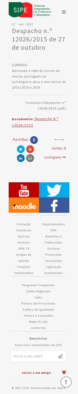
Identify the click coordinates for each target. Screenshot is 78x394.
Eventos (24, 242)
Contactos (38, 328)
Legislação (53, 267)
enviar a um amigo (36, 373)
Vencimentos (53, 273)
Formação (24, 224)
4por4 (61, 388)
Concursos (24, 230)
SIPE (30, 9)
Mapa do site (38, 322)
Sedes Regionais (38, 291)
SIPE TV (24, 248)
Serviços (53, 248)
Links (38, 297)
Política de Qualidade (38, 309)
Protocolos (54, 255)
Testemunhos (24, 273)
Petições (23, 267)
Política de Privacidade (38, 303)
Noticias (24, 236)
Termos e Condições (38, 316)
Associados (53, 261)
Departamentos (53, 224)
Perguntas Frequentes (38, 285)
